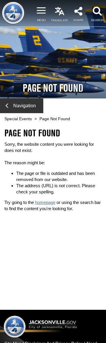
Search (97, 20)
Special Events (18, 118)
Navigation (24, 105)
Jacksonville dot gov (40, 326)
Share (78, 20)
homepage (45, 202)
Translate (59, 20)
